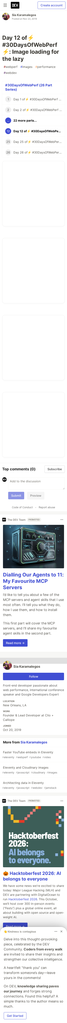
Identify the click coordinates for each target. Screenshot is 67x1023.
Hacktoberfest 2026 (22, 899)
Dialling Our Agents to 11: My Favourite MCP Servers (33, 581)
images (26, 67)
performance (45, 67)
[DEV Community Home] (15, 5)
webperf (10, 67)
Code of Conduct (22, 507)
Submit (16, 495)
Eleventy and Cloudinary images (29, 770)
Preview (35, 495)
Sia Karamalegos (24, 15)
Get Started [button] (15, 1016)
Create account (52, 5)
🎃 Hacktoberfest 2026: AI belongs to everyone (32, 876)
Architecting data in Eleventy (29, 785)
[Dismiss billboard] (61, 931)
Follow (33, 676)
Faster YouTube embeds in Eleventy (27, 754)
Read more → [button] (15, 643)
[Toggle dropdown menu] (62, 520)
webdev (10, 73)
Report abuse (47, 507)
